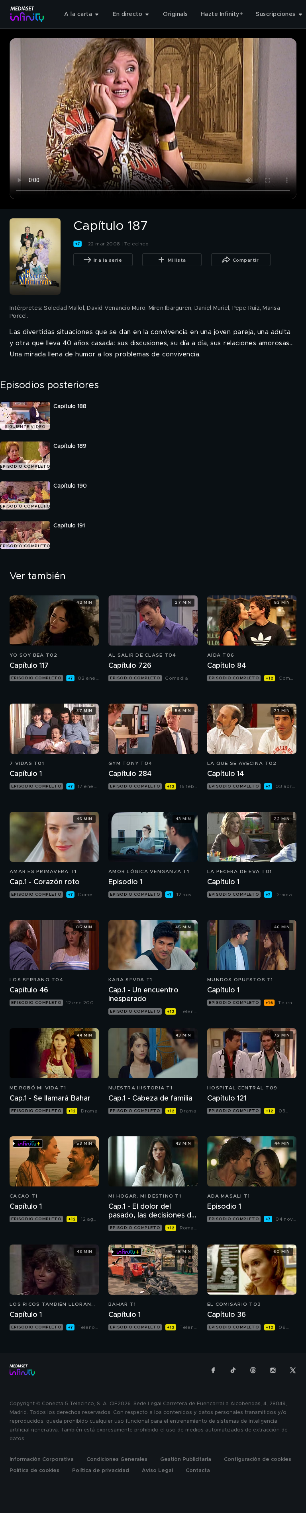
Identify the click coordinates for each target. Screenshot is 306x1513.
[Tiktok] (233, 1370)
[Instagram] (273, 1370)
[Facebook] (213, 1370)
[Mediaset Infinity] (27, 14)
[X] (292, 1370)
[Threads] (253, 1370)
